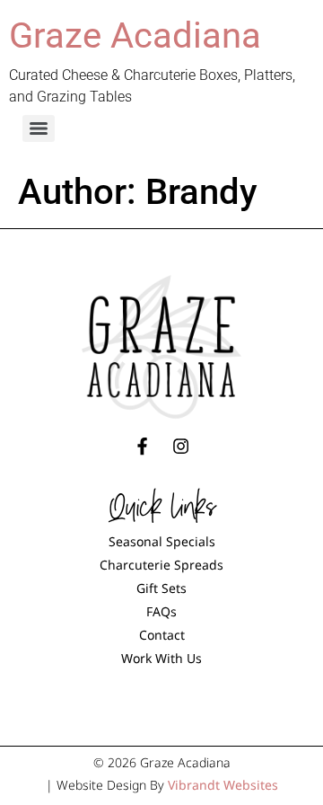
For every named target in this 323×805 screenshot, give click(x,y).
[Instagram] (181, 446)
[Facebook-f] (142, 446)
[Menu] (38, 128)
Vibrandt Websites (223, 784)
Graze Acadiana (135, 35)
